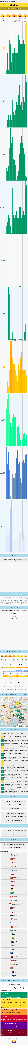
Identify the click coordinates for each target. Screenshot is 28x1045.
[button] (3, 707)
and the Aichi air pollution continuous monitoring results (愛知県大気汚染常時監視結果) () (14, 602)
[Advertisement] (14, 577)
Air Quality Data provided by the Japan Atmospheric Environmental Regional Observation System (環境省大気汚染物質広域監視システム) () (14, 599)
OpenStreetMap (20, 726)
